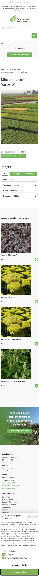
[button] (13, 156)
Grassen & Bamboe (9, 502)
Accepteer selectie (19, 565)
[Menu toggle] (2, 43)
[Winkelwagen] (34, 35)
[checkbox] (8, 551)
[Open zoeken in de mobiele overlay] (19, 28)
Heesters (5, 512)
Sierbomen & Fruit (9, 505)
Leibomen (6, 497)
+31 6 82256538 (8, 483)
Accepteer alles (20, 572)
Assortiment (11, 70)
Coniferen (6, 510)
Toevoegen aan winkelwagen (23, 174)
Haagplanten (7, 507)
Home (3, 70)
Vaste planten (7, 499)
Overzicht (33, 517)
